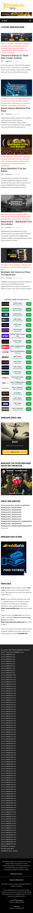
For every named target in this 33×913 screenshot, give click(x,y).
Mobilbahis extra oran (20, 46)
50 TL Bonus (12, 214)
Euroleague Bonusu (22, 214)
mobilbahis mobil (6, 50)
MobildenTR (9, 61)
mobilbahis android (7, 46)
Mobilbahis (26, 43)
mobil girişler (9, 278)
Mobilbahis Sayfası (18, 50)
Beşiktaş (3, 43)
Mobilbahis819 (26, 219)
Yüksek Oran (11, 53)
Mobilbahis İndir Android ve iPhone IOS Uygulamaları (15, 273)
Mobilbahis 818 (5, 216)
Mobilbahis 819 (15, 216)
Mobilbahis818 (16, 219)
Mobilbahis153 (12, 105)
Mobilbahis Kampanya (18, 48)
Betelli (3, 599)
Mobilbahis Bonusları (24, 99)
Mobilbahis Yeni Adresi (19, 163)
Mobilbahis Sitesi (17, 103)
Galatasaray (18, 43)
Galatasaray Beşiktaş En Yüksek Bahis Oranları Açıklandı (14, 56)
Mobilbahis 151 (18, 157)
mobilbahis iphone (16, 267)
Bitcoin (3, 157)
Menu (5, 20)
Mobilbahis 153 (13, 99)
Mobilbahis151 (5, 166)
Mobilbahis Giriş (6, 48)
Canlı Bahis (10, 43)
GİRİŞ (29, 304)
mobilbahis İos (5, 267)
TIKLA (29, 310)
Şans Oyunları (22, 105)
